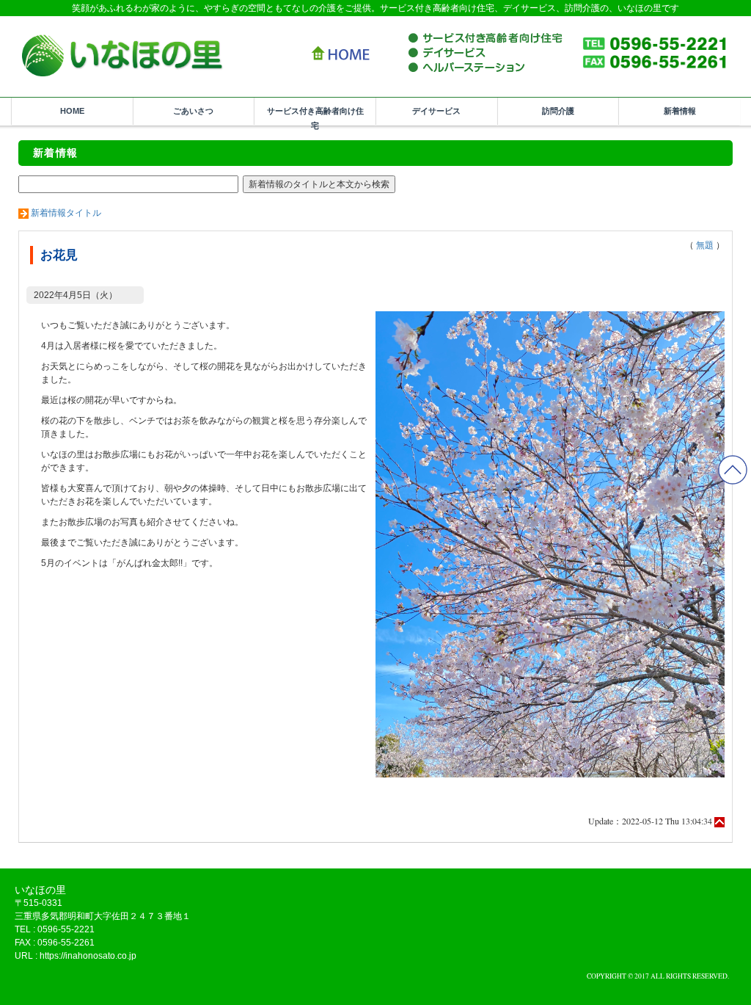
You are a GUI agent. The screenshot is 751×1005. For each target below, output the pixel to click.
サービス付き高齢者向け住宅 (315, 115)
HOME (72, 110)
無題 (705, 245)
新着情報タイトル (66, 213)
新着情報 (680, 110)
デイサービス (436, 110)
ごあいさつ (193, 110)
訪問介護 (558, 110)
